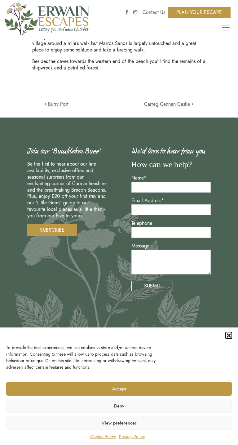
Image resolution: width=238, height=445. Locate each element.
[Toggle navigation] (225, 27)
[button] (229, 335)
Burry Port (57, 104)
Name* (139, 178)
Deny (119, 406)
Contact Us (154, 12)
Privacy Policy (132, 437)
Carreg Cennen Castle (168, 104)
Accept (119, 388)
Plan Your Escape (199, 12)
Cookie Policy (103, 437)
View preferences (119, 423)
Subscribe (52, 230)
